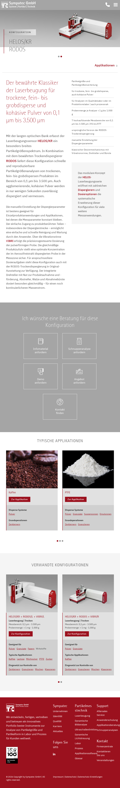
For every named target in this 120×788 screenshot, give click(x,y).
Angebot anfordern (79, 380)
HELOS (86, 177)
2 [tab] (61, 56)
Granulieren (84, 524)
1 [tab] (59, 56)
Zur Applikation (19, 499)
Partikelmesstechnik (83, 708)
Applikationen (105, 65)
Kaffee (12, 659)
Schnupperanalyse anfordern (79, 350)
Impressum (58, 776)
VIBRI (9, 241)
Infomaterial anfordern (40, 350)
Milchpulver (32, 659)
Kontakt (102, 741)
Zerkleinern (14, 524)
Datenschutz (70, 776)
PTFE (41, 659)
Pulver (12, 514)
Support (102, 706)
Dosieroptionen (87, 194)
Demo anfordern (41, 380)
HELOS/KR (44, 141)
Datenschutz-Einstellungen (90, 776)
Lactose (21, 659)
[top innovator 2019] (12, 762)
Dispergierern (86, 190)
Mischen (39, 669)
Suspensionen (91, 514)
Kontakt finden (60, 411)
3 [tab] (62, 541)
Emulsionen (105, 514)
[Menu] (115, 4)
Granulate (77, 514)
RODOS (11, 161)
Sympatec (60, 706)
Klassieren (50, 669)
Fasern (31, 648)
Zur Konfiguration (20, 633)
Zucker (49, 659)
